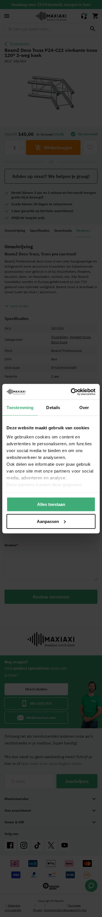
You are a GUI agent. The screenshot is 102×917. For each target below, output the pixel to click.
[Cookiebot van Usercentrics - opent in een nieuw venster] (71, 391)
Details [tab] (53, 407)
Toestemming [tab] (20, 407)
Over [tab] (84, 407)
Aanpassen (48, 521)
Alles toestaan (51, 504)
